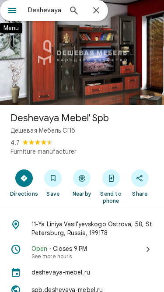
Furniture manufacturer (43, 151)
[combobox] (45, 10)
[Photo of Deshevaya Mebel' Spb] (82, 52)
